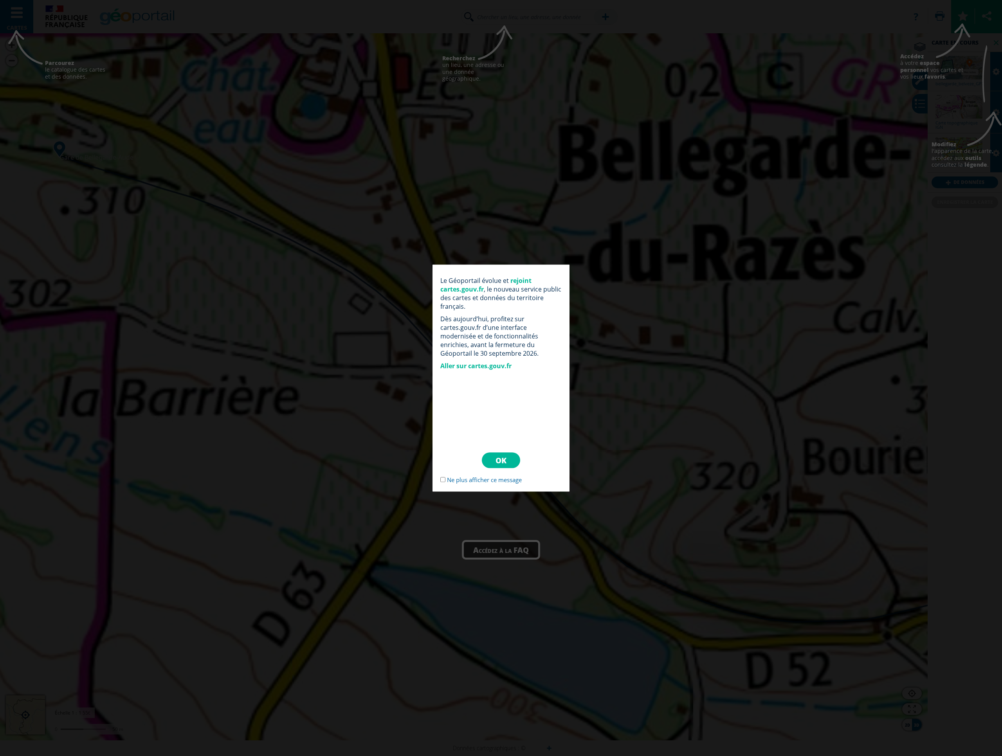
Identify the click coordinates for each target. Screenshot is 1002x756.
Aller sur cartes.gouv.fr (476, 366)
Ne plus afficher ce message (484, 480)
